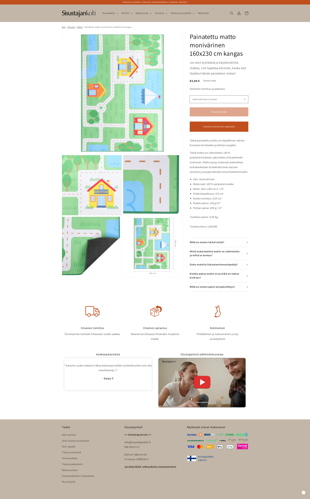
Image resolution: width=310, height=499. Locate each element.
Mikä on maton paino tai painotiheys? (212, 286)
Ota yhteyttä (68, 481)
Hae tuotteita (69, 434)
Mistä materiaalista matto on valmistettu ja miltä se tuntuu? (214, 253)
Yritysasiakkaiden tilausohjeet (78, 475)
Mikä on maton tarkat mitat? (207, 242)
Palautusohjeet (70, 470)
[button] (109, 13)
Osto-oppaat (68, 446)
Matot (80, 27)
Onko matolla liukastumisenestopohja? (214, 264)
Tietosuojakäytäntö (72, 464)
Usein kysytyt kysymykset (75, 440)
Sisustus (71, 27)
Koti (64, 27)
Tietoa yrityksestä (71, 452)
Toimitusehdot (70, 458)
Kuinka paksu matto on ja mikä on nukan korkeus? (214, 275)
